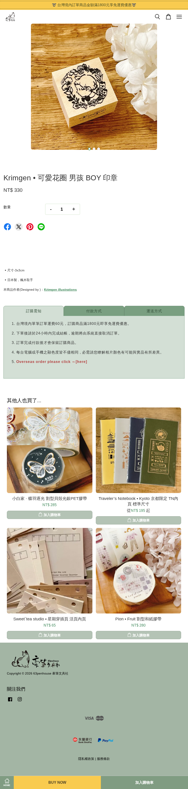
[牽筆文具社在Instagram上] (20, 701)
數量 (7, 207)
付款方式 (94, 311)
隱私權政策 (86, 759)
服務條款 (103, 759)
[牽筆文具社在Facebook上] (10, 701)
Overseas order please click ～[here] (51, 362)
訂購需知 (33, 311)
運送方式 (154, 311)
